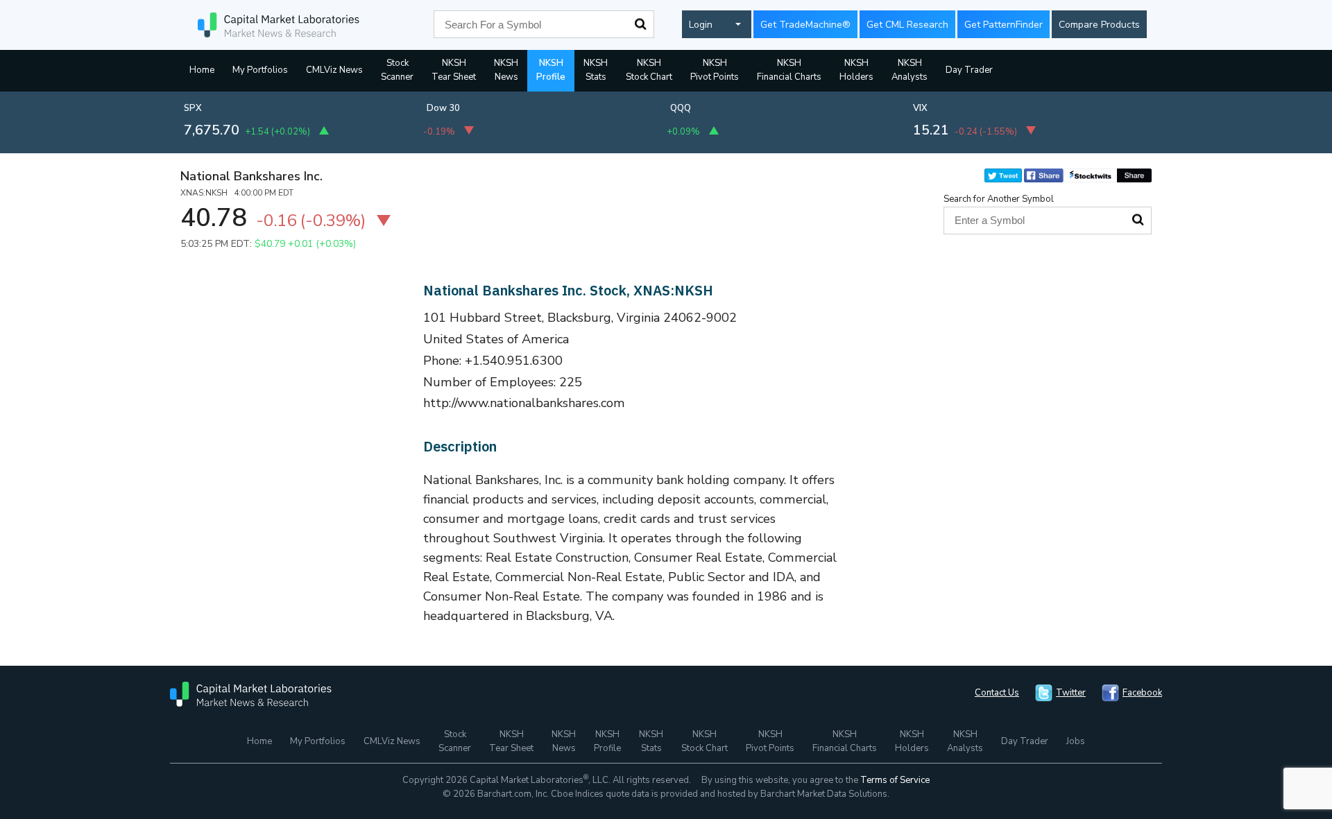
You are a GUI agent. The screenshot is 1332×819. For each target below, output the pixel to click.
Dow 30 (443, 108)
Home (201, 70)
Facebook (1142, 693)
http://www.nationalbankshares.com (524, 403)
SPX (193, 108)
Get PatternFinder (1003, 24)
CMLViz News (334, 70)
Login (700, 24)
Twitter (1071, 693)
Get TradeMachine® (805, 24)
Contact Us (997, 693)
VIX (920, 108)
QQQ (680, 108)
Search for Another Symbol (999, 199)
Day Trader (969, 70)
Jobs (1075, 741)
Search (640, 24)
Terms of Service (895, 780)
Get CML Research (907, 24)
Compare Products (1099, 24)
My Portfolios (260, 70)
